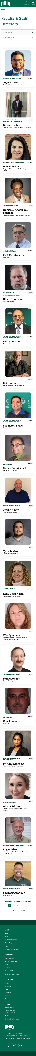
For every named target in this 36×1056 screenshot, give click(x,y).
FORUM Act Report (24, 1035)
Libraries (7, 968)
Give (6, 937)
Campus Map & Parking (12, 949)
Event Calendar (9, 958)
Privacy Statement (21, 1038)
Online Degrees (9, 943)
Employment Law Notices (12, 1035)
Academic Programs (11, 940)
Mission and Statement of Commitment (15, 1037)
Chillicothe (8, 986)
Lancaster (8, 993)
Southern (7, 996)
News (6, 965)
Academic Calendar (11, 961)
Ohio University (12, 1044)
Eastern (7, 989)
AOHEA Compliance (22, 1034)
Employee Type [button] (8, 37)
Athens (7, 983)
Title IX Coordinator (22, 1040)
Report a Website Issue (12, 974)
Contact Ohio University (12, 1019)
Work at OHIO (9, 971)
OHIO (3, 10)
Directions (10, 1016)
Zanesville (8, 999)
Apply (6, 933)
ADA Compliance (12, 1034)
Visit (6, 946)
